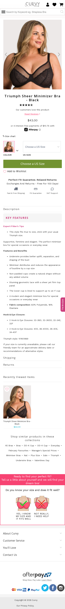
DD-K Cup (29, 445)
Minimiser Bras (13, 455)
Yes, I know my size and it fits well (23, 516)
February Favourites (18, 450)
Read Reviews (31, 114)
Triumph (55, 455)
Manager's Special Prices (44, 450)
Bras (18, 445)
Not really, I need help (41, 515)
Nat (26, 455)
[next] (58, 54)
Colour (7, 155)
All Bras (9, 445)
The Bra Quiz (63, 304)
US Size (27, 155)
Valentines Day (41, 460)
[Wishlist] (54, 4)
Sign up (32, 591)
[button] (26, 105)
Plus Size (35, 455)
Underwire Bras (23, 460)
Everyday (55, 445)
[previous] (6, 54)
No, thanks (32, 598)
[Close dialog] (59, 566)
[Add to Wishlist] (7, 389)
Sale (45, 455)
